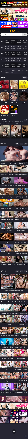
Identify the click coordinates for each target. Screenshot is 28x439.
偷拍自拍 (13, 52)
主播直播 (19, 49)
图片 (2, 59)
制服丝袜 (7, 54)
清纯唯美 (13, 60)
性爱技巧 (25, 66)
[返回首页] (26, 436)
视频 (2, 47)
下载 (26, 119)
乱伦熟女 (19, 54)
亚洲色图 (13, 58)
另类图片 (25, 60)
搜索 (25, 35)
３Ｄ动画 (25, 46)
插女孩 (7, 70)
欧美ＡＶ (19, 46)
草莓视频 (19, 70)
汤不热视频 (25, 70)
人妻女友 (19, 64)
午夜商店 (13, 70)
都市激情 (7, 64)
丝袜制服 (13, 49)
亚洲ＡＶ (7, 46)
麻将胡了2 (7, 43)
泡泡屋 (12, 72)
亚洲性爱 (7, 52)
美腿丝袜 (7, 60)
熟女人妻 (7, 49)
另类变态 (25, 54)
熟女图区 (19, 60)
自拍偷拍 (13, 46)
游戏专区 (25, 40)
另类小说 (13, 66)
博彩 (2, 41)
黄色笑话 (19, 66)
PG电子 (7, 40)
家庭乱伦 (13, 64)
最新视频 (3, 144)
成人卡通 (19, 52)
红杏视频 (7, 72)
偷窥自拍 (7, 58)
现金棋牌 (19, 43)
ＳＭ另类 (25, 49)
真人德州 (13, 40)
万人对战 (19, 40)
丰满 (17, 271)
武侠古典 (25, 64)
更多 (26, 143)
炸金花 (12, 43)
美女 (17, 143)
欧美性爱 (25, 52)
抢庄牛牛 (25, 43)
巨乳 (21, 143)
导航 (2, 71)
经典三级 (13, 54)
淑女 (21, 271)
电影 (2, 53)
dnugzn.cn (14, 31)
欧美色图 (19, 58)
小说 (2, 65)
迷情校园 (7, 66)
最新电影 (3, 271)
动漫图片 (25, 58)
